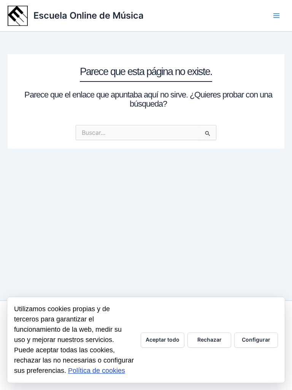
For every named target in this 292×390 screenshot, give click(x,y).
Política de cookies (96, 370)
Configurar (256, 339)
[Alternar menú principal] (276, 16)
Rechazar (209, 339)
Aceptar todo (162, 339)
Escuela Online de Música (88, 15)
